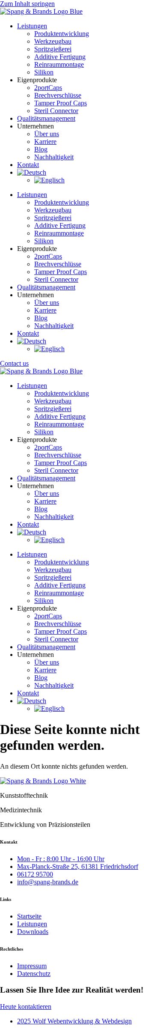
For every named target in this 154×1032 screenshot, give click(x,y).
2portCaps (48, 447)
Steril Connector (56, 470)
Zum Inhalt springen (27, 3)
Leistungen (32, 385)
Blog (40, 509)
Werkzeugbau (52, 401)
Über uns (46, 493)
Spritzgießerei (52, 408)
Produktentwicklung (61, 393)
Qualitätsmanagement (46, 478)
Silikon (43, 431)
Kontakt (28, 524)
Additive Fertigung (60, 416)
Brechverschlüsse (57, 455)
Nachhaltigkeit (54, 516)
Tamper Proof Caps (60, 462)
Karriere (45, 501)
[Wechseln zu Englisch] (49, 539)
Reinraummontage (59, 424)
